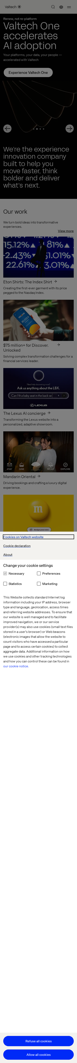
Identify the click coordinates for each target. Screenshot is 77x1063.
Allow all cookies (38, 1054)
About (7, 554)
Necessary (16, 573)
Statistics (15, 583)
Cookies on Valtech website (23, 537)
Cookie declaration (17, 546)
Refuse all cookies (38, 1041)
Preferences (51, 573)
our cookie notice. (16, 666)
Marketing (49, 583)
